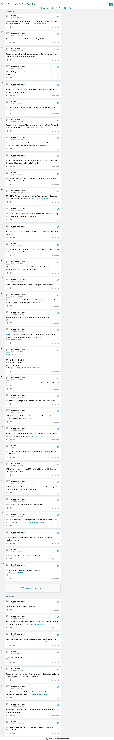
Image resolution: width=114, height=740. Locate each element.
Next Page (68, 8)
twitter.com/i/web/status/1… (40, 24)
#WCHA (8, 334)
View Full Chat (57, 8)
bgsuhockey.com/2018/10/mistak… (17, 573)
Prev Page (45, 8)
